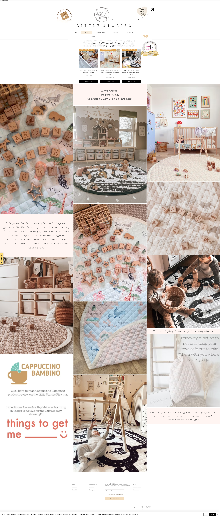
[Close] (218, 514)
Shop (73, 484)
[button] (145, 36)
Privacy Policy (137, 487)
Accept (212, 514)
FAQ (134, 484)
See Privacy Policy (134, 514)
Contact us (136, 490)
